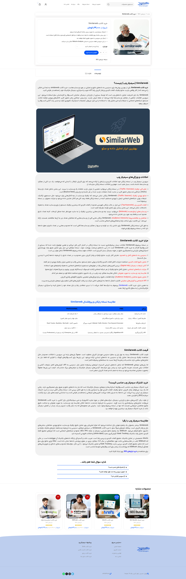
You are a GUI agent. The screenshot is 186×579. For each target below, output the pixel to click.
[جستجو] (108, 4)
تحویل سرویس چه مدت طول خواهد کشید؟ (112, 472)
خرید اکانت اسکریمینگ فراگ (49, 520)
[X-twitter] (66, 574)
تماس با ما (118, 556)
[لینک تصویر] (143, 550)
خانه (148, 14)
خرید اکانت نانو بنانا (86, 556)
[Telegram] (72, 574)
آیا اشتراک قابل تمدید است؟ (116, 467)
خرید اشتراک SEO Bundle (137, 520)
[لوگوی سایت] (143, 4)
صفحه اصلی (117, 547)
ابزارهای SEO (141, 14)
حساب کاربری (117, 550)
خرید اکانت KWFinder (78, 520)
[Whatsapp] (63, 574)
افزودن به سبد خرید (91, 52)
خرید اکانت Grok (87, 547)
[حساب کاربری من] (46, 4)
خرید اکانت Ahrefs (107, 520)
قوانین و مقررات (116, 553)
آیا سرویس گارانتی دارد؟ (118, 476)
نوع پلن (105, 46)
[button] (93, 467)
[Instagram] (69, 574)
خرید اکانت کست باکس (85, 550)
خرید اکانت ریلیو (87, 553)
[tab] (97, 73)
